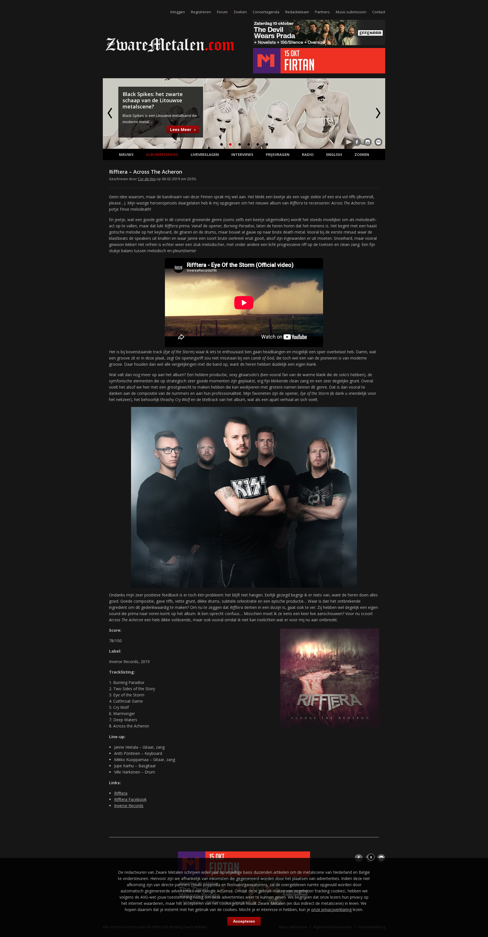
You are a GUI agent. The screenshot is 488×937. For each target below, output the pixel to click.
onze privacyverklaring (331, 909)
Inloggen (177, 11)
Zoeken (240, 11)
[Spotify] (378, 142)
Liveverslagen (205, 154)
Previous (110, 113)
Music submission (351, 11)
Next (377, 113)
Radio (308, 154)
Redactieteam (297, 11)
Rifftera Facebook (130, 799)
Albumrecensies (162, 154)
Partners (322, 11)
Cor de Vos (147, 178)
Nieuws (126, 154)
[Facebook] (357, 142)
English (334, 154)
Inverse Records (128, 805)
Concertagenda (266, 11)
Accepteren (244, 921)
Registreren (201, 11)
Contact (378, 11)
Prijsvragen (277, 154)
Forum (222, 11)
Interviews (242, 154)
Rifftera (120, 793)
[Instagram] (368, 142)
